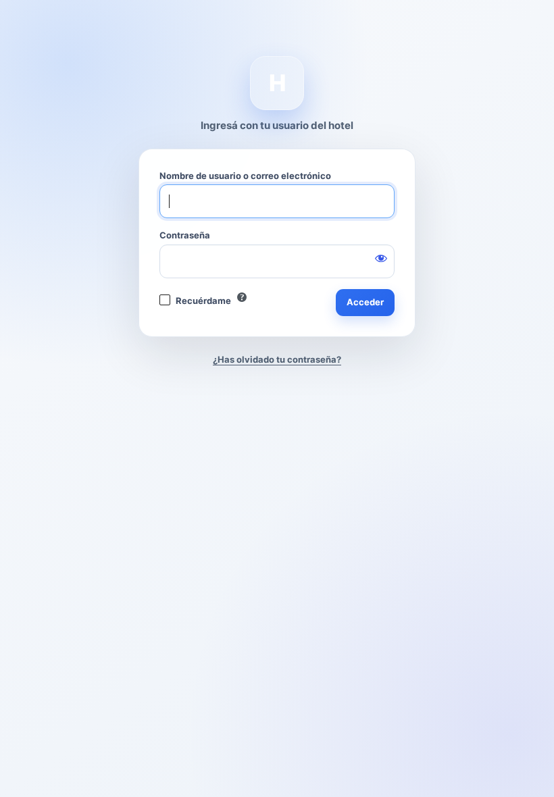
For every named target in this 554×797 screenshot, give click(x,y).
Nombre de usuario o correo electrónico (245, 175)
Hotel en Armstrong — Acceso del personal (277, 83)
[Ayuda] (242, 297)
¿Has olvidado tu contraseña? (277, 359)
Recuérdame (203, 300)
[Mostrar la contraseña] (381, 258)
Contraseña (184, 235)
